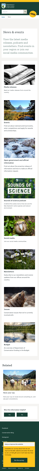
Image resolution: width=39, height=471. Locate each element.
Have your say (9, 392)
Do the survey (19, 460)
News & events (12, 468)
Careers (4, 468)
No (22, 415)
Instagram (5, 437)
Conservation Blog (8, 433)
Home (3, 17)
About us (20, 468)
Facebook (5, 428)
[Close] (33, 444)
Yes (9, 415)
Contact (27, 468)
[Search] (25, 12)
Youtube (4, 441)
